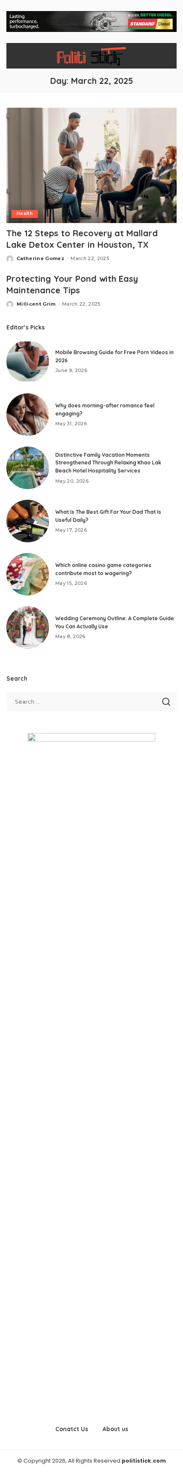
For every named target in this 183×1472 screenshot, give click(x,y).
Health (25, 213)
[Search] (165, 56)
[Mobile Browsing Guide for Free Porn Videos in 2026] (27, 361)
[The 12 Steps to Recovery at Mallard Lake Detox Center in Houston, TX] (91, 165)
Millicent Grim (36, 304)
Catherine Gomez (40, 258)
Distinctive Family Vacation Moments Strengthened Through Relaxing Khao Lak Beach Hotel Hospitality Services (108, 463)
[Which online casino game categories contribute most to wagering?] (27, 574)
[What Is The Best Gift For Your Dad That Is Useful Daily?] (27, 521)
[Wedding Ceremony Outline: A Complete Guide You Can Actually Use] (27, 627)
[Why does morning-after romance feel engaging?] (27, 414)
